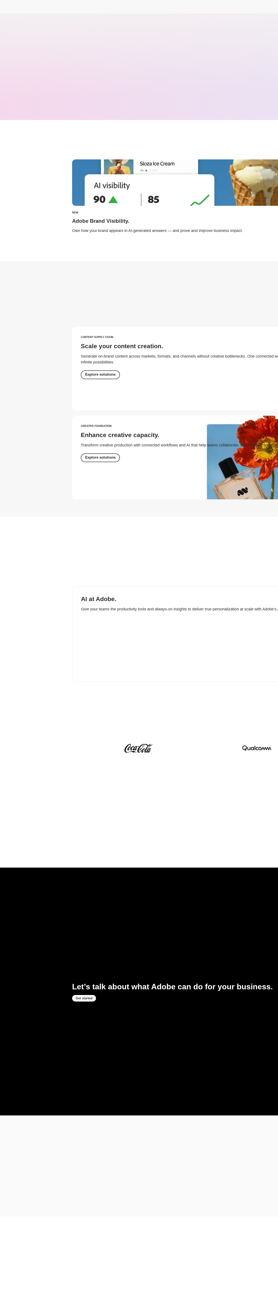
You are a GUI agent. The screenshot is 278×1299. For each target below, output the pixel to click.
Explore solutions (100, 374)
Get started (84, 998)
